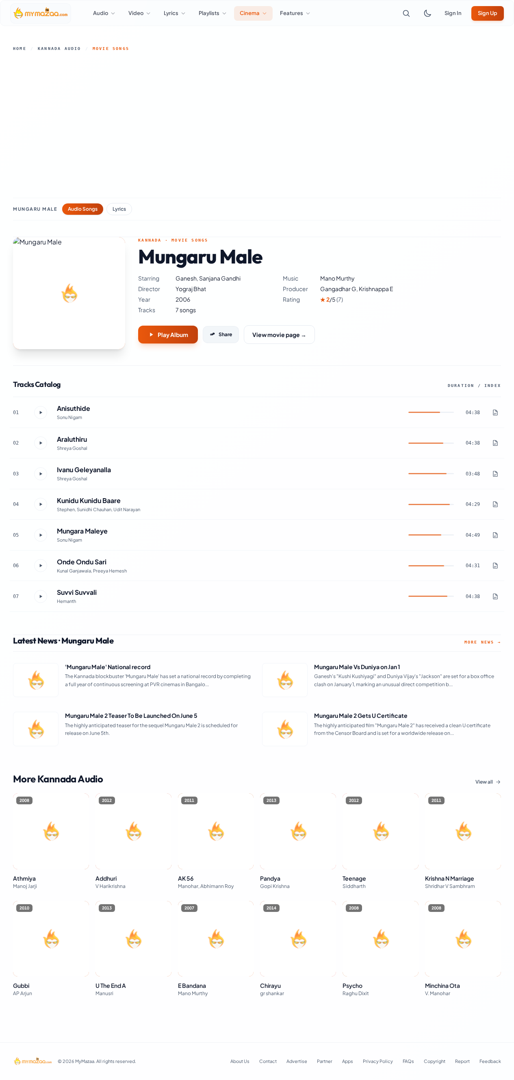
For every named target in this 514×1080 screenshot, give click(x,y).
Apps (347, 1061)
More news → (482, 642)
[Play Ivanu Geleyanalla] (40, 473)
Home (19, 48)
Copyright (434, 1061)
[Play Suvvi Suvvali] (40, 596)
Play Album (173, 334)
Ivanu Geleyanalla (84, 469)
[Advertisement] (257, 124)
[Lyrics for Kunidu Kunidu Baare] (495, 504)
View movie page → (279, 334)
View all (484, 782)
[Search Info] (406, 13)
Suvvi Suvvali (77, 592)
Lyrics (119, 209)
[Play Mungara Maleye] (40, 535)
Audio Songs (83, 209)
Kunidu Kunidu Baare (89, 500)
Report (462, 1061)
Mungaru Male (35, 209)
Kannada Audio (59, 48)
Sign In (453, 13)
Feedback (490, 1061)
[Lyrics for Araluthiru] (495, 443)
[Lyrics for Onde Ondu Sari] (495, 565)
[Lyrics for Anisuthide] (495, 412)
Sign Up (487, 13)
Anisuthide (73, 408)
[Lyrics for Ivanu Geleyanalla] (495, 474)
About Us (239, 1061)
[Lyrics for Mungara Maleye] (495, 535)
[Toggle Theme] (427, 13)
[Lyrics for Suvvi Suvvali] (495, 596)
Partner (324, 1061)
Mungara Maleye (82, 531)
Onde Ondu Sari (81, 561)
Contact (268, 1061)
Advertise (296, 1061)
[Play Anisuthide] (40, 412)
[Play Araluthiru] (40, 442)
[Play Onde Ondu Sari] (40, 565)
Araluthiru (72, 439)
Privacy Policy (378, 1061)
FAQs (408, 1061)
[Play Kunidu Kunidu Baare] (40, 504)
